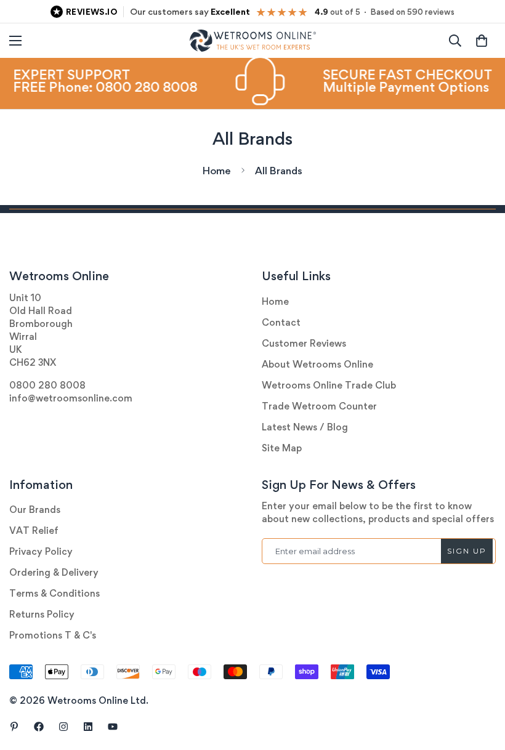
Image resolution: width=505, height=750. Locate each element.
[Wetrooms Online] (253, 40)
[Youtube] (113, 727)
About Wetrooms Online (317, 364)
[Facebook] (39, 727)
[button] (481, 40)
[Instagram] (63, 727)
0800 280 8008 (47, 385)
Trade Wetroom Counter (319, 406)
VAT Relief (34, 530)
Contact (281, 322)
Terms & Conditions (54, 593)
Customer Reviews (304, 343)
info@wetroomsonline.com (70, 398)
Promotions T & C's (52, 635)
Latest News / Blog (305, 427)
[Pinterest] (14, 727)
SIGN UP (467, 550)
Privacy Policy (41, 551)
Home (217, 170)
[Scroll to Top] (481, 683)
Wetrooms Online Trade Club (329, 385)
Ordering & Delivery (54, 572)
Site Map (282, 448)
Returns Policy (42, 614)
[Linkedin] (88, 727)
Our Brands (34, 509)
